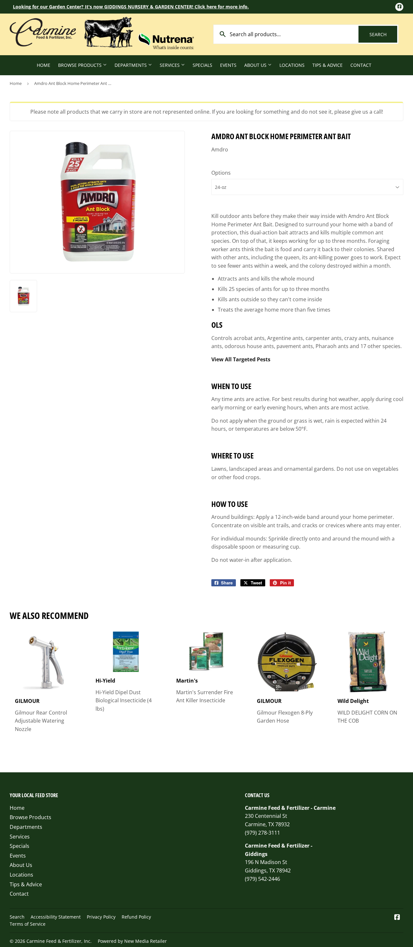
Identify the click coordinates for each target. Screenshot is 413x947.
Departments (131, 65)
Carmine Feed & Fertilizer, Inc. (59, 941)
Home (43, 65)
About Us (256, 65)
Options (221, 172)
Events (228, 65)
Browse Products (80, 65)
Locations (292, 65)
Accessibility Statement (56, 917)
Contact (360, 65)
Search (383, 34)
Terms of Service (27, 924)
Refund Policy (136, 917)
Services (170, 65)
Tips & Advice (327, 65)
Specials (202, 65)
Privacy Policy (101, 917)
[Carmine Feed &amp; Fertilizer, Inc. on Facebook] (397, 917)
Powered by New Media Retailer (132, 941)
